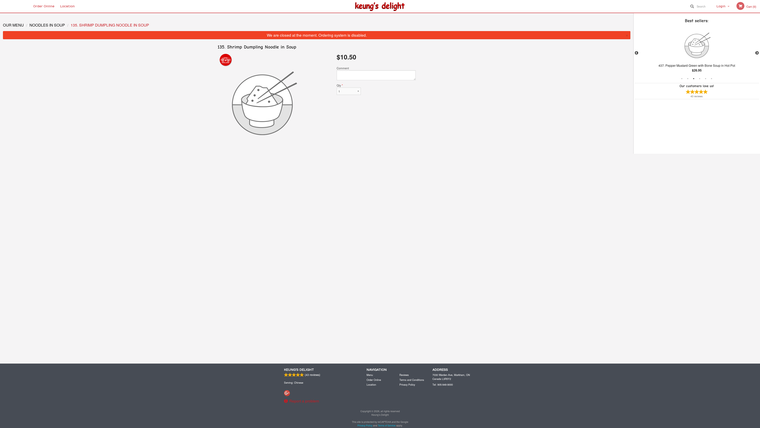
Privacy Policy (407, 384)
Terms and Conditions (411, 380)
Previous (636, 53)
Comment (343, 68)
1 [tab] (682, 79)
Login (721, 6)
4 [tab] (700, 79)
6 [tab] (711, 79)
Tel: (442, 384)
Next (757, 53)
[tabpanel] (697, 53)
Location (67, 6)
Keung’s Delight (299, 370)
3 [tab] (694, 79)
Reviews (404, 375)
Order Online (43, 6)
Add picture (225, 59)
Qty (340, 85)
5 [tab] (706, 79)
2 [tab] (688, 79)
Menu (370, 375)
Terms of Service (387, 425)
